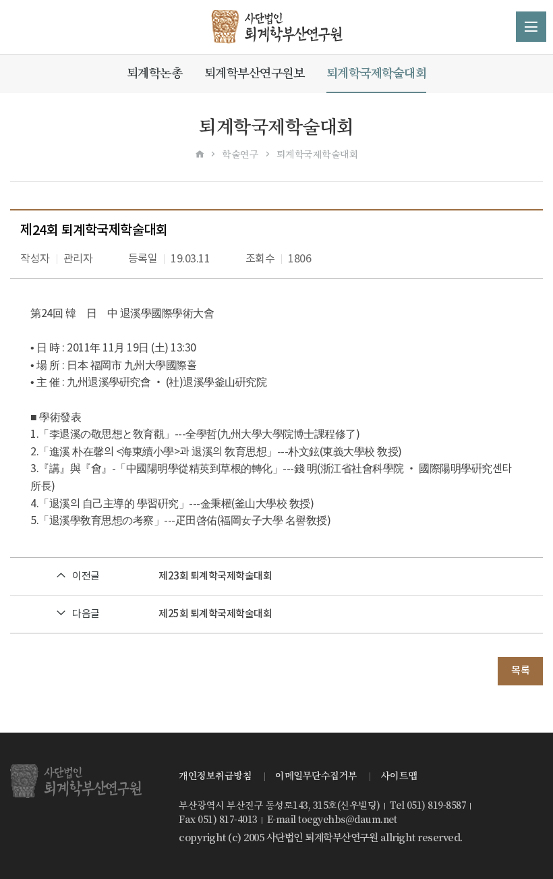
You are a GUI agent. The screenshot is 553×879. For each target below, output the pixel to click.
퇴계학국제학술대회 (376, 73)
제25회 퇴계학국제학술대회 (215, 614)
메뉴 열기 (531, 26)
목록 (520, 671)
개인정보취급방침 (215, 776)
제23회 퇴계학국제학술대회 (215, 576)
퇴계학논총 (155, 73)
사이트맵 (399, 776)
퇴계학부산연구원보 (254, 73)
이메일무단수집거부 (316, 776)
